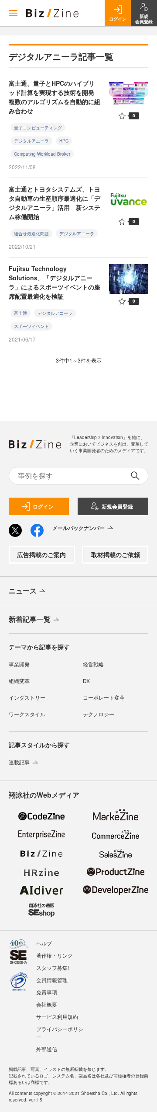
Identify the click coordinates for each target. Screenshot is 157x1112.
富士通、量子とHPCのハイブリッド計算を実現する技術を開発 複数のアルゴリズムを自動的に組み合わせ (54, 97)
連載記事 (19, 762)
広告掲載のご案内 (41, 554)
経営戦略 (93, 664)
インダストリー (27, 697)
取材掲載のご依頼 (115, 554)
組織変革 (19, 680)
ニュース (23, 591)
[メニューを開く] (13, 13)
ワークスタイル (27, 714)
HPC (63, 141)
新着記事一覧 (30, 619)
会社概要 (46, 1004)
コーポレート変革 (104, 697)
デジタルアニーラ (31, 141)
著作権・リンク (54, 955)
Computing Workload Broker (42, 154)
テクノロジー (98, 714)
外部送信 (46, 1049)
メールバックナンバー (78, 528)
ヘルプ (44, 943)
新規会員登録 (117, 506)
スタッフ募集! (52, 967)
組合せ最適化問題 (31, 233)
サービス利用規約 (57, 1016)
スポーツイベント (31, 326)
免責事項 (46, 992)
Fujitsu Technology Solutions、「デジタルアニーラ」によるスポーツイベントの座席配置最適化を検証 (54, 282)
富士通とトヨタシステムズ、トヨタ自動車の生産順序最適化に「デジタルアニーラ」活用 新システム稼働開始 (54, 203)
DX (86, 680)
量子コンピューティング (38, 128)
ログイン (43, 506)
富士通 (20, 313)
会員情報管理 (52, 979)
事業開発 (19, 664)
